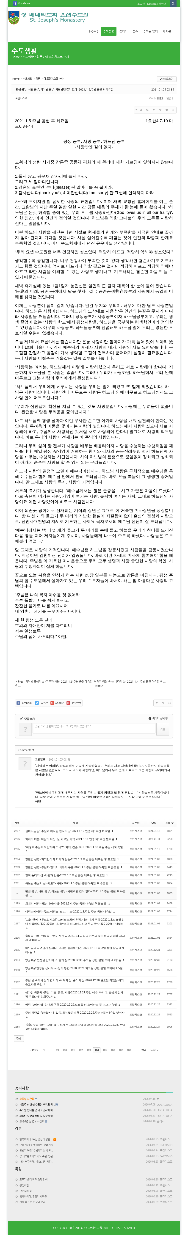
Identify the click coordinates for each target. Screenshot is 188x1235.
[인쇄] (173, 110)
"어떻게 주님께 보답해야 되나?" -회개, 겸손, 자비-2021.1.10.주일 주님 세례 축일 (74, 847)
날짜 (153, 822)
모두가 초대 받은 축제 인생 (32, 1179)
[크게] (141, 110)
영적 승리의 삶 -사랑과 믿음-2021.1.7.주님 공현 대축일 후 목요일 (65, 875)
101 (73, 1050)
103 (89, 1050)
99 (57, 1050)
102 (81, 1050)
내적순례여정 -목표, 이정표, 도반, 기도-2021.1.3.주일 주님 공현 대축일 (68, 911)
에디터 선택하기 (160, 718)
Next (153, 1050)
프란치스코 (21, 98)
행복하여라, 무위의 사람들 (32, 1196)
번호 (16, 822)
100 (65, 1050)
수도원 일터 (150, 31)
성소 (135, 31)
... (50, 1050)
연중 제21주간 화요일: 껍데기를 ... (37, 1145)
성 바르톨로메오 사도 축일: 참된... (36, 1156)
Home (15, 56)
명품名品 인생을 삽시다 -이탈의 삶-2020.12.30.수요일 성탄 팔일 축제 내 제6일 (73, 960)
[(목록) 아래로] (160, 110)
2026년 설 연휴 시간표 (31, 1121)
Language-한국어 (156, 3)
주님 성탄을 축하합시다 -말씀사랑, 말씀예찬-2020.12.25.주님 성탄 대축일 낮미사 (74, 1012)
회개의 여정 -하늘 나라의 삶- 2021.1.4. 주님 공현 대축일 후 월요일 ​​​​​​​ (66, 903)
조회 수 (170, 822)
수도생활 (108, 31)
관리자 (160, 1121)
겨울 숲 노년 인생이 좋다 (31, 1202)
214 (143, 1050)
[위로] (154, 110)
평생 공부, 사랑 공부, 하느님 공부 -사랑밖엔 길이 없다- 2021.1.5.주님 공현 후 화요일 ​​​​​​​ (65, 89)
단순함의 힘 (25, 1190)
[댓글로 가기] (166, 110)
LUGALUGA (164, 1104)
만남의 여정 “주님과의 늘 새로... (35, 1150)
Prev (34, 1050)
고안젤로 (40, 759)
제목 (75, 822)
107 (121, 1050)
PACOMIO (166, 1145)
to (158, 1098)
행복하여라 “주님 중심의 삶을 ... (35, 1139)
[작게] (147, 110)
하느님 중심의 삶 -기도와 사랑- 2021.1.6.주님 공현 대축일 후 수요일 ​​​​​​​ (67, 883)
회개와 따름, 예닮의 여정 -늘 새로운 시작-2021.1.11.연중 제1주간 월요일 (70, 839)
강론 (39, 56)
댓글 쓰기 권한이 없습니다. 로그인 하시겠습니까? (63, 726)
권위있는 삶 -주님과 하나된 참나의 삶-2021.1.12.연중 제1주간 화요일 (68, 831)
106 (113, 1050)
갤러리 (123, 31)
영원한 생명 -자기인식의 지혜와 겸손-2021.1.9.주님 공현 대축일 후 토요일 (70, 859)
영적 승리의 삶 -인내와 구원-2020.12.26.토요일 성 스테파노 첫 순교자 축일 (71, 1004)
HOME (93, 31)
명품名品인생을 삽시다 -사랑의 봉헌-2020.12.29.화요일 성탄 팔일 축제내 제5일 (74, 968)
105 (105, 1050)
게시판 (167, 31)
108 (129, 1050)
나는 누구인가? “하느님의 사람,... (36, 1161)
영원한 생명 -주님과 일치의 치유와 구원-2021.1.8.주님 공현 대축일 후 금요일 (72, 867)
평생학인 (23, 1185)
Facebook (24, 3)
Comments (26, 750)
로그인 (141, 3)
